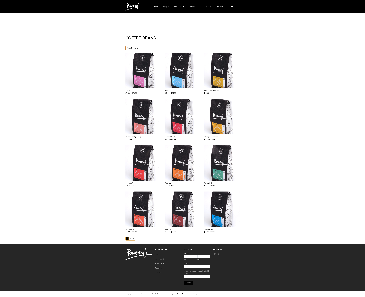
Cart (156, 254)
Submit (188, 283)
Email (186, 263)
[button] (239, 6)
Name (187, 253)
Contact (158, 272)
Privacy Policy (160, 263)
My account (159, 259)
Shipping (158, 268)
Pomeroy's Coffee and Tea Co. (143, 294)
